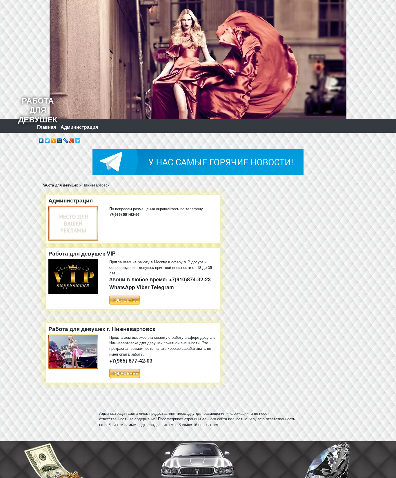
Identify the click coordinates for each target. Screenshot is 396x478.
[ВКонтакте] (41, 139)
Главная (46, 127)
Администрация (79, 127)
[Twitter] (47, 139)
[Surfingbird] (78, 139)
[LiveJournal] (66, 139)
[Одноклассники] (53, 139)
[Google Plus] (72, 139)
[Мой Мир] (60, 139)
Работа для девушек (59, 185)
